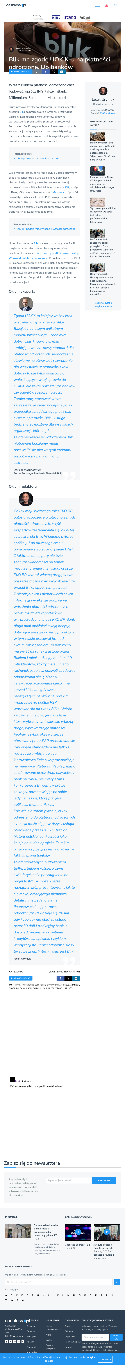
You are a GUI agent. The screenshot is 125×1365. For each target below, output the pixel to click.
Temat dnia (32, 1326)
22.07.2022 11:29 (23, 51)
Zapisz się (116, 1337)
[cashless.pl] (16, 5)
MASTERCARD (27, 985)
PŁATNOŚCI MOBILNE (20, 72)
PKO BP (12, 988)
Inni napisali (32, 1352)
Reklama (69, 1331)
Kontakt (68, 1347)
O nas (68, 1326)
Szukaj (49, 1340)
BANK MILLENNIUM (41, 988)
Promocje (11, 1217)
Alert (48, 1334)
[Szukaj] (116, 5)
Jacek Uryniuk (23, 48)
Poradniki (31, 1347)
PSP (66, 187)
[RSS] (22, 1341)
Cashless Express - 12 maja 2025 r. (77, 1246)
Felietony (31, 1331)
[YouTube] (14, 1341)
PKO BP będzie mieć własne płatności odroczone (44, 229)
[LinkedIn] (18, 1341)
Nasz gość (31, 1336)
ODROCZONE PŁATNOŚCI (62, 988)
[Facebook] (6, 1341)
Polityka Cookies (73, 1341)
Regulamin (70, 1336)
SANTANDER (73, 985)
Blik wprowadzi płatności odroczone (36, 158)
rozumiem (105, 1359)
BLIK (37, 985)
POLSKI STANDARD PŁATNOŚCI (53, 985)
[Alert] (107, 5)
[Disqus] (44, 1033)
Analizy (30, 1341)
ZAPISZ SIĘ (104, 1180)
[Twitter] (10, 1341)
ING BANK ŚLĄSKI (24, 988)
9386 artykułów (107, 113)
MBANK (17, 985)
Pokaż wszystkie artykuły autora (103, 304)
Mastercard (56, 98)
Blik (22, 112)
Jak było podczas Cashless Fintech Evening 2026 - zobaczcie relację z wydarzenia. (104, 1251)
